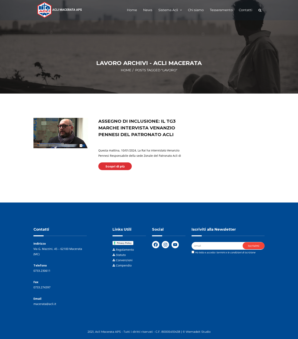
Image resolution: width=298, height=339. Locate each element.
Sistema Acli (168, 10)
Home (132, 10)
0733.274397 (41, 287)
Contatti (245, 10)
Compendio (124, 265)
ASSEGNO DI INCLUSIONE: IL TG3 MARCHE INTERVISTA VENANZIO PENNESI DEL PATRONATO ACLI (137, 127)
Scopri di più (115, 166)
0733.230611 (41, 271)
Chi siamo (196, 10)
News (147, 10)
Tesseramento (221, 10)
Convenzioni (124, 260)
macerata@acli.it (44, 304)
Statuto (121, 255)
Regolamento (125, 250)
